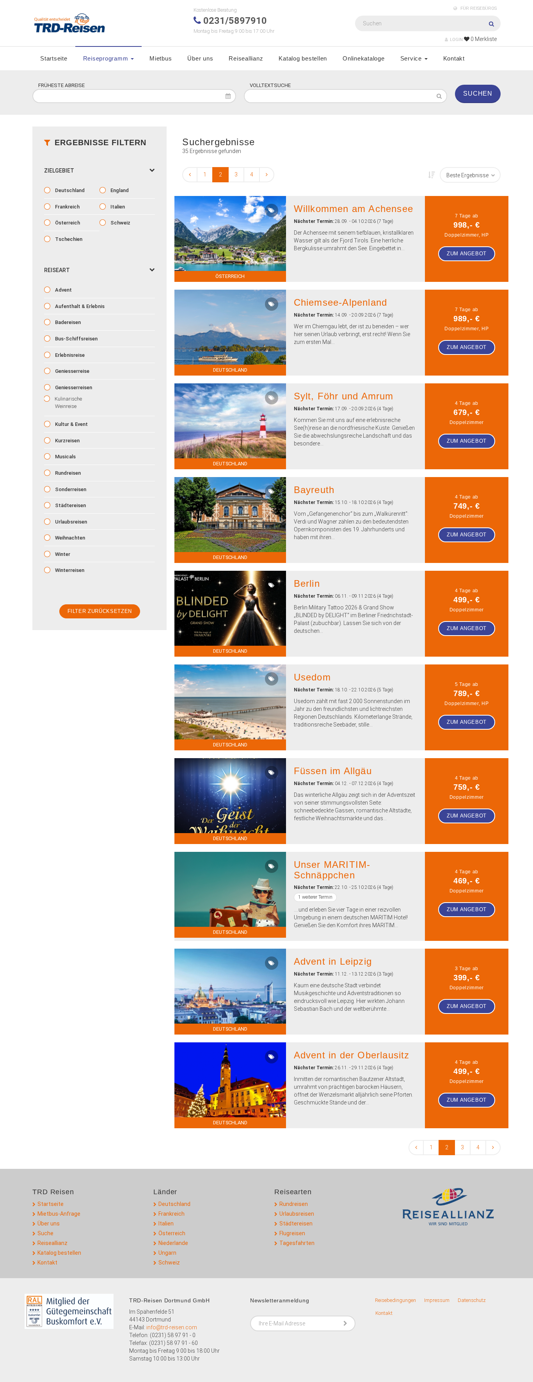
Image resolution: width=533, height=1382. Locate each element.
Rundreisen (67, 473)
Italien (117, 207)
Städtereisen (70, 505)
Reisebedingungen (395, 1300)
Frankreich (67, 207)
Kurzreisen (67, 440)
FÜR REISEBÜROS (478, 8)
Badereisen (67, 322)
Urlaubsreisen (70, 522)
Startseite (54, 58)
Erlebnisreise (69, 355)
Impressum (436, 1300)
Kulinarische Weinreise (67, 402)
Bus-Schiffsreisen (76, 339)
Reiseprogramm (106, 58)
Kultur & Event (71, 424)
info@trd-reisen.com (171, 1327)
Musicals (65, 456)
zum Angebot (467, 253)
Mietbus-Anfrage (58, 1214)
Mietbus (160, 58)
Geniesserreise (71, 371)
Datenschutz (472, 1300)
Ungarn (167, 1253)
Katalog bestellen (303, 58)
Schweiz (119, 223)
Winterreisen (69, 570)
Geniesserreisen (73, 387)
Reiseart (57, 270)
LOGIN (456, 39)
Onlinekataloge (364, 58)
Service (412, 58)
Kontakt (454, 58)
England (119, 190)
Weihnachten (69, 538)
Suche (45, 1233)
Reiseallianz (246, 58)
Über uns (200, 58)
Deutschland (69, 190)
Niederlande (173, 1243)
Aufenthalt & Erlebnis (79, 306)
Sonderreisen (70, 489)
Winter (62, 554)
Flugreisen (292, 1233)
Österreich (67, 223)
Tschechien (68, 239)
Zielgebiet (59, 170)
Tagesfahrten (296, 1243)
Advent (63, 290)
